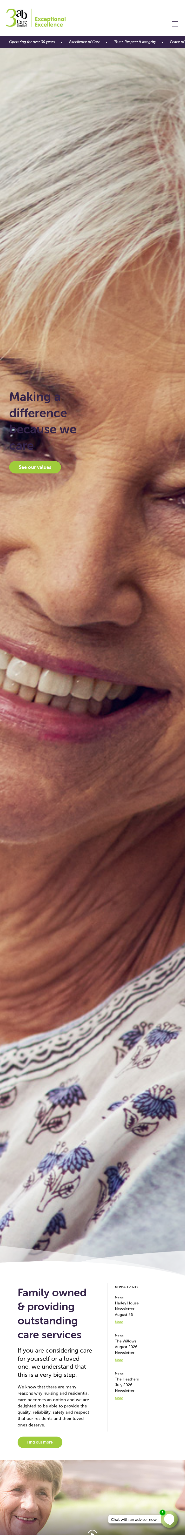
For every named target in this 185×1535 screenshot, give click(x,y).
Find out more (40, 1442)
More (119, 1322)
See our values (35, 467)
